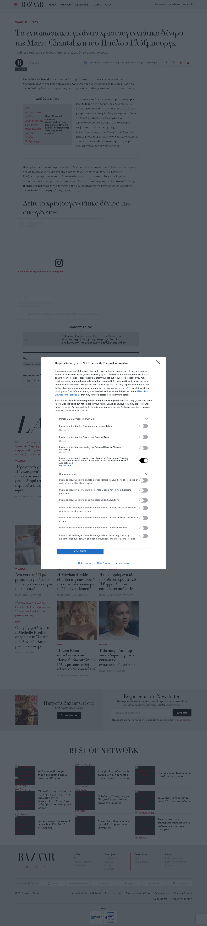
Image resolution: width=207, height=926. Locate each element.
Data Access (103, 563)
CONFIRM (80, 551)
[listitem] (103, 419)
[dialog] (103, 463)
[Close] (159, 363)
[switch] (143, 426)
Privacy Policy (122, 563)
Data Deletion (85, 563)
